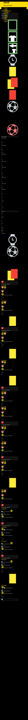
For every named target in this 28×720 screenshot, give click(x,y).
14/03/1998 (3, 527)
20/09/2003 (3, 406)
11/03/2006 (3, 285)
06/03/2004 (3, 391)
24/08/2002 (3, 441)
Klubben (6, 9)
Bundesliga (6, 12)
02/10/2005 (3, 301)
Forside (5, 8)
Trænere (6, 16)
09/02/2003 (3, 426)
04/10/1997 (3, 541)
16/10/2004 (3, 360)
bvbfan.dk (6, 2)
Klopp (5, 18)
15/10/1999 (3, 509)
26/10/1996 (3, 585)
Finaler (5, 15)
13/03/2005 (3, 332)
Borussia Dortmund (8, 5)
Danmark (6, 14)
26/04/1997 (3, 559)
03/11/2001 (3, 489)
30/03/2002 (3, 461)
